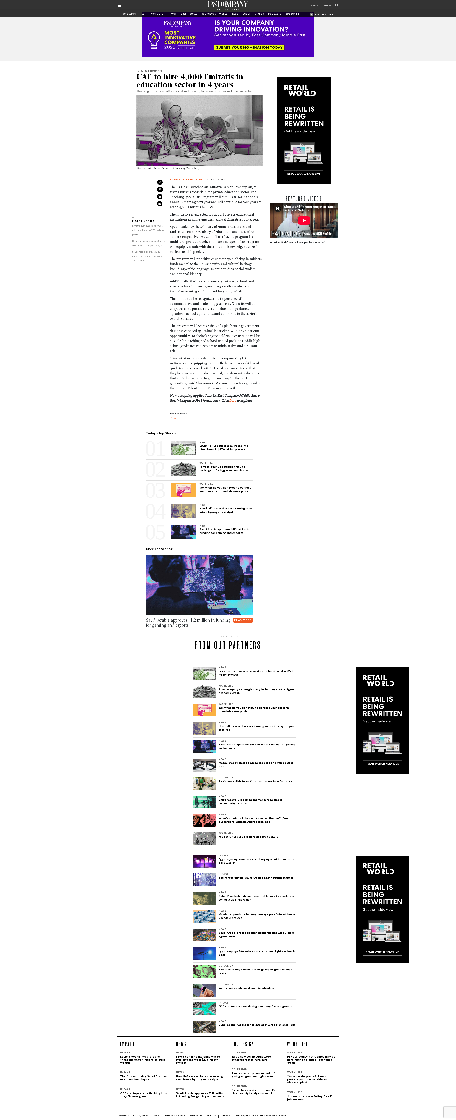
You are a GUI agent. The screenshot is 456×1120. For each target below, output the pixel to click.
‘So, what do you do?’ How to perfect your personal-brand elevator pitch (255, 710)
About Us (212, 1116)
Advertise (123, 1116)
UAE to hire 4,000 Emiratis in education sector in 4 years (189, 81)
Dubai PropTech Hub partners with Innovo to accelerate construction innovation (257, 898)
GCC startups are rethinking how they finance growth (256, 1006)
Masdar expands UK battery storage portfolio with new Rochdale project (257, 916)
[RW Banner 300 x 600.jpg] (304, 130)
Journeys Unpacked (215, 14)
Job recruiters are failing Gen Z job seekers (248, 837)
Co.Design (129, 14)
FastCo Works (324, 15)
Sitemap (225, 1116)
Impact (172, 14)
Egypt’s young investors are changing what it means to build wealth (256, 861)
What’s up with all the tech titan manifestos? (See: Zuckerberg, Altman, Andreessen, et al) (254, 820)
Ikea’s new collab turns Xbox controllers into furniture (255, 781)
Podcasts (274, 14)
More (173, 419)
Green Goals (189, 14)
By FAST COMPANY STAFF (187, 180)
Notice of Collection (174, 1116)
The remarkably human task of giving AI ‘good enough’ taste (256, 972)
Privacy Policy (140, 1116)
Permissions (196, 1116)
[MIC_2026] (228, 35)
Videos (259, 14)
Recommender (241, 14)
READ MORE (243, 620)
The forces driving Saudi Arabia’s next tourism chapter (256, 878)
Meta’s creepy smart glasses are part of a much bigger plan (256, 765)
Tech (143, 14)
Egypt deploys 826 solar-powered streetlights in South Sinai (257, 953)
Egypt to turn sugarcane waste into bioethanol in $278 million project (148, 230)
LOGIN (327, 6)
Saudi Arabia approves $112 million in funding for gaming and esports (147, 256)
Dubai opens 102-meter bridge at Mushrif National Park (257, 1025)
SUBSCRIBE (293, 14)
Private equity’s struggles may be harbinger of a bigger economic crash (256, 691)
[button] (146, 632)
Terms (155, 1116)
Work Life (157, 14)
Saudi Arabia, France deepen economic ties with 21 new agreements (256, 935)
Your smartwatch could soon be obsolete (247, 988)
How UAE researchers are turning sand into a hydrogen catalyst (256, 728)
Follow (313, 6)
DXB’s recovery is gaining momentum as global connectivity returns (250, 802)
